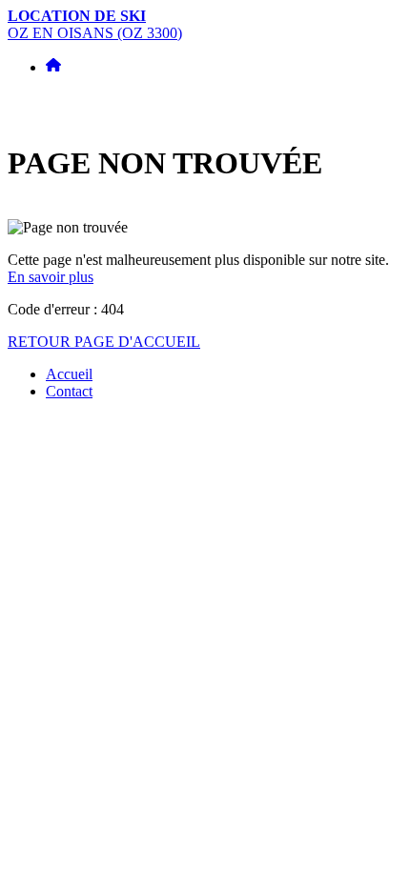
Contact (69, 391)
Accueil (69, 374)
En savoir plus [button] (50, 277)
